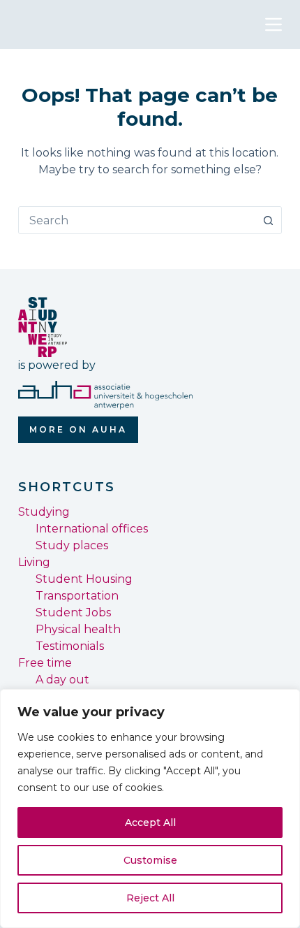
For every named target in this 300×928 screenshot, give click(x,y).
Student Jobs (73, 612)
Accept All (150, 822)
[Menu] (273, 24)
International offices (92, 528)
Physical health (78, 629)
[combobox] (137, 220)
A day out (62, 679)
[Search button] (268, 220)
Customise (150, 860)
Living (34, 562)
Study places (72, 545)
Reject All (150, 898)
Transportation (77, 595)
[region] (150, 808)
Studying (44, 512)
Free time (45, 662)
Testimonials (70, 646)
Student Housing (84, 579)
